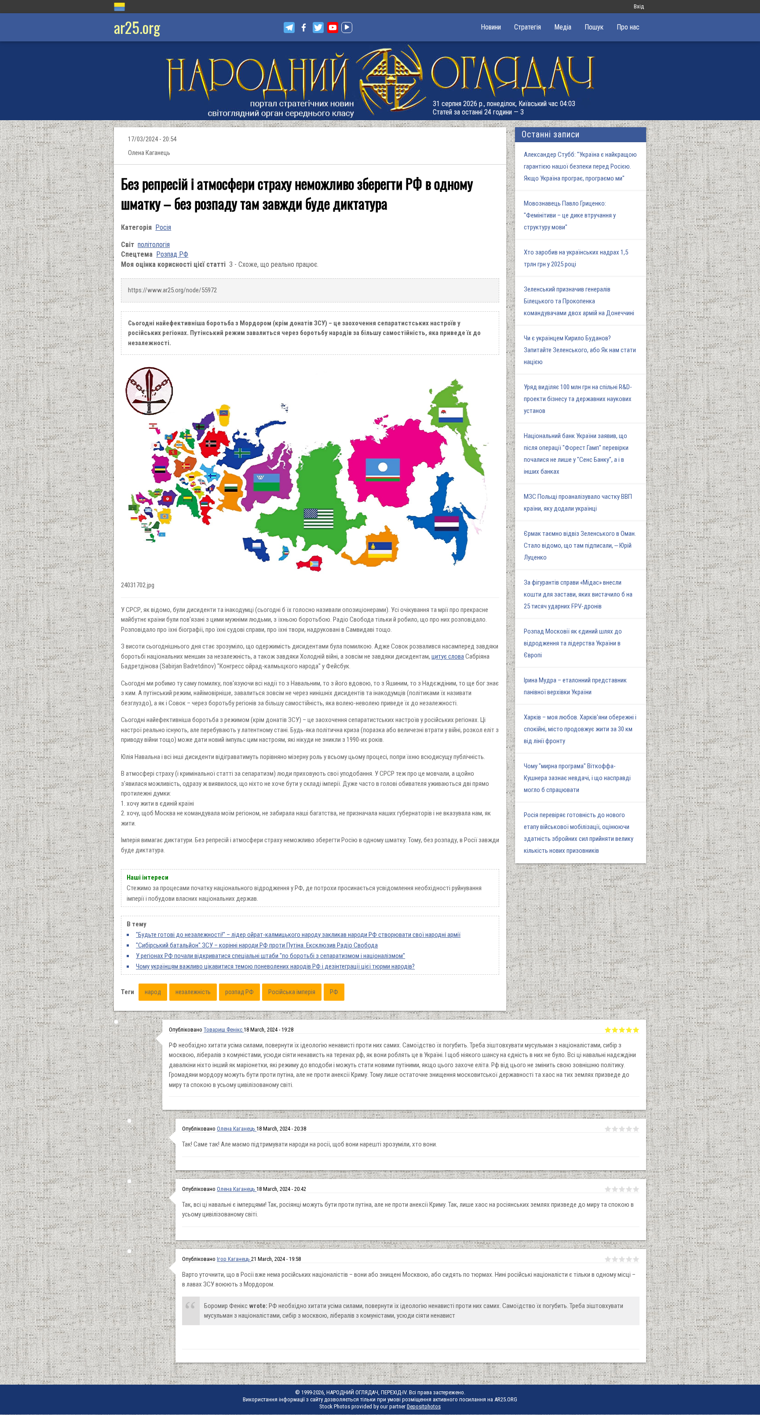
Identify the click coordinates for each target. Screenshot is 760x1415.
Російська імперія (291, 991)
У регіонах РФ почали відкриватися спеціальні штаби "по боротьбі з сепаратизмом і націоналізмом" (270, 956)
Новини (491, 27)
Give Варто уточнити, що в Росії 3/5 (621, 1259)
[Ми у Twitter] (318, 27)
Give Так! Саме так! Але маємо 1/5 (607, 1128)
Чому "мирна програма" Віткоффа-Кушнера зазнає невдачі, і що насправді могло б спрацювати (577, 778)
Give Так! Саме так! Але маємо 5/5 (635, 1128)
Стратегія (527, 27)
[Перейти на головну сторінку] (380, 80)
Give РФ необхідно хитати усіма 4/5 (628, 1029)
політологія (154, 244)
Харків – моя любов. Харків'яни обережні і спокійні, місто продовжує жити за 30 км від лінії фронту (580, 729)
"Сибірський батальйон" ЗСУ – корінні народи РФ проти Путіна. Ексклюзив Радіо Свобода (257, 945)
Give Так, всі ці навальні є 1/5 (607, 1189)
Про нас (628, 27)
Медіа (562, 27)
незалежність (193, 991)
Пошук (594, 27)
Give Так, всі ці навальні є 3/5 (621, 1189)
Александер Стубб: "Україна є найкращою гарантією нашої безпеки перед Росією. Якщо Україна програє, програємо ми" (580, 166)
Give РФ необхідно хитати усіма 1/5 (607, 1029)
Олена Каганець (236, 1128)
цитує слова (447, 656)
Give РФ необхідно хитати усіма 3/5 (621, 1029)
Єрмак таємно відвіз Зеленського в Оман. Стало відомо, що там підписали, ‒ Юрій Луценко (580, 545)
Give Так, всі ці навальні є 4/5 (628, 1189)
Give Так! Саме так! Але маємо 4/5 (628, 1128)
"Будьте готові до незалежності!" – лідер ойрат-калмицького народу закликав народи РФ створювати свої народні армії (298, 935)
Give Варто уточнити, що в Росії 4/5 (628, 1259)
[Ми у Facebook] (303, 27)
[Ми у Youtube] (332, 27)
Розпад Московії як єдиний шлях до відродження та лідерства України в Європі (573, 643)
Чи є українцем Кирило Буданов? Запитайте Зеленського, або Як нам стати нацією (580, 350)
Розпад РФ (172, 254)
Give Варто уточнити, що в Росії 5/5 (635, 1259)
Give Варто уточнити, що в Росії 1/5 (607, 1259)
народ (153, 991)
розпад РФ (239, 991)
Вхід (639, 6)
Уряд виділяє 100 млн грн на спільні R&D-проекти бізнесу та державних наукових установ (578, 399)
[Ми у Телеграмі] (289, 27)
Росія (163, 227)
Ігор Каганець (234, 1259)
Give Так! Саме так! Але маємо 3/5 (621, 1128)
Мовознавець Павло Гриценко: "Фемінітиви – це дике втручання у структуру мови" (570, 215)
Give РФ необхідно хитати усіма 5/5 (635, 1029)
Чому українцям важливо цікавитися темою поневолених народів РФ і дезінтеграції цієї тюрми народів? (275, 966)
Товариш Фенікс (224, 1029)
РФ (334, 991)
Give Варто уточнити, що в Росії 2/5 (614, 1259)
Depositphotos (424, 1406)
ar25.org (137, 27)
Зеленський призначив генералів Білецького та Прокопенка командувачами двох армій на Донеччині (579, 301)
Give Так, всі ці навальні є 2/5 (614, 1189)
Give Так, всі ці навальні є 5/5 (635, 1189)
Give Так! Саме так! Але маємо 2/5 (614, 1128)
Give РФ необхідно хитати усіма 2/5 (614, 1029)
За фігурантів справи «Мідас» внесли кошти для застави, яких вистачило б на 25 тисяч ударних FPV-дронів (578, 594)
